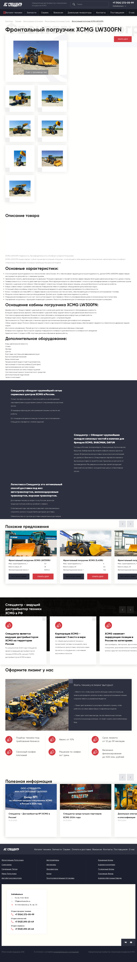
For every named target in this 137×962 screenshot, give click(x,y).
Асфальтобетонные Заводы (110, 878)
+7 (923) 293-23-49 (24, 921)
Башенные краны (105, 860)
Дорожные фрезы (105, 874)
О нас (132, 12)
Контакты (101, 12)
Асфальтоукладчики (106, 865)
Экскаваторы (52, 869)
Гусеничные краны (106, 869)
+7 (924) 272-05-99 (123, 3)
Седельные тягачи (9, 869)
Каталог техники (14, 12)
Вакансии (58, 12)
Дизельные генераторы (79, 12)
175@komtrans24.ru (22, 901)
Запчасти (31, 12)
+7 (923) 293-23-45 (24, 929)
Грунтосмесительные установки (60, 878)
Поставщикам (117, 12)
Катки (48, 874)
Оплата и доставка (81, 849)
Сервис (45, 12)
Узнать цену (123, 39)
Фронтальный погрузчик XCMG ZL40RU (83, 560)
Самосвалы (7, 865)
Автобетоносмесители (12, 878)
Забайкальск (118, 6)
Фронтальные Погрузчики (13, 860)
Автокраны (51, 865)
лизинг (19, 576)
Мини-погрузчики (9, 874)
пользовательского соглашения (66, 952)
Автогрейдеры (52, 860)
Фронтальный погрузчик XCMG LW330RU (29, 560)
